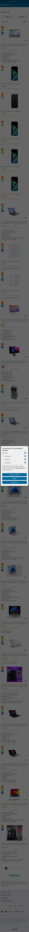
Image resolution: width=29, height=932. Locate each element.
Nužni (6, 453)
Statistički (7, 459)
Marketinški (7, 463)
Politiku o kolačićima (19, 468)
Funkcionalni (8, 456)
